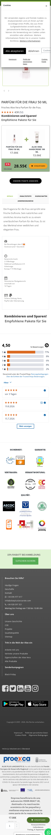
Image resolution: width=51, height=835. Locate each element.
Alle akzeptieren (15, 51)
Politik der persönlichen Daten (27, 61)
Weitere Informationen (30, 41)
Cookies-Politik (45, 60)
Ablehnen (33, 51)
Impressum (12, 59)
